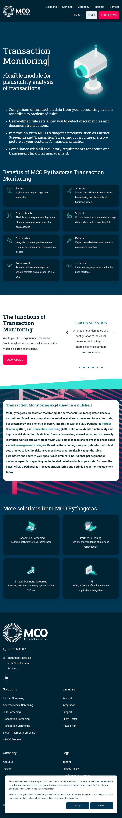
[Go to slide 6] (102, 367)
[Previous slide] (67, 332)
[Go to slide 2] (84, 367)
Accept (77, 805)
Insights (99, 6)
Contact (114, 6)
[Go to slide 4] (93, 367)
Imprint (66, 761)
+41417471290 (17, 649)
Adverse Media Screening (18, 705)
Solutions (51, 6)
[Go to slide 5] (97, 367)
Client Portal (69, 718)
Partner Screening (13, 698)
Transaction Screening (46, 429)
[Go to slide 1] (79, 367)
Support (67, 712)
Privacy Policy (70, 768)
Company (83, 6)
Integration (68, 705)
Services (67, 6)
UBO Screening (12, 712)
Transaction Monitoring (16, 725)
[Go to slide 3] (88, 367)
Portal (91, 15)
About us (8, 761)
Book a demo (15, 359)
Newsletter (69, 725)
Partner (7, 768)
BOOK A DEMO (109, 15)
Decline (101, 805)
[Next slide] (114, 332)
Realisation (68, 698)
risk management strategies (28, 445)
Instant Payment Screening (19, 732)
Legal (66, 753)
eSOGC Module (12, 739)
